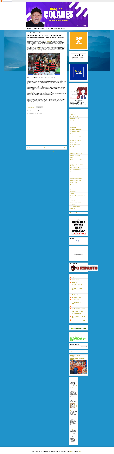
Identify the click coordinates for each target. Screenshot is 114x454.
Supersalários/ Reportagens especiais (78, 197)
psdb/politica (73, 191)
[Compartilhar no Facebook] (40, 107)
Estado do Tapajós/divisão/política (77, 159)
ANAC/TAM (72, 114)
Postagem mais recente (32, 147)
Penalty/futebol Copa (74, 176)
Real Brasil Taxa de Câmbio (78, 328)
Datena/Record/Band (74, 138)
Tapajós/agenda (73, 199)
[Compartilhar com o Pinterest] (42, 107)
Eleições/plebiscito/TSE (75, 151)
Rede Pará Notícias (76, 292)
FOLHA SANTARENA (76, 313)
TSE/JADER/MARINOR (75, 206)
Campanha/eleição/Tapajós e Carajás (78, 135)
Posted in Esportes (74, 184)
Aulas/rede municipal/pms (75, 122)
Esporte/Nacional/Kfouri (75, 155)
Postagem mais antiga (61, 147)
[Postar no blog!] (38, 107)
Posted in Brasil (73, 182)
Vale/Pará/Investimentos (75, 208)
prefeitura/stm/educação (75, 189)
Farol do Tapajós (75, 279)
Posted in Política (74, 187)
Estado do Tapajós (74, 157)
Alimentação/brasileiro (75, 112)
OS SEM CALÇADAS (72, 429)
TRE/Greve (72, 204)
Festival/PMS (73, 161)
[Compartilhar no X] (39, 107)
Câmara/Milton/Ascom (75, 131)
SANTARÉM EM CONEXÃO (77, 311)
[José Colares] (78, 241)
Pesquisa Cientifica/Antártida (76, 178)
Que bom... (72, 193)
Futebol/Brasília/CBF (74, 167)
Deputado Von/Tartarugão (75, 140)
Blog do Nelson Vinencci (77, 277)
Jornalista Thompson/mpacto (76, 171)
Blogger (80, 451)
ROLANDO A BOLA (76, 299)
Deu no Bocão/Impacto (75, 144)
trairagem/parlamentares (75, 202)
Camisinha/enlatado (74, 133)
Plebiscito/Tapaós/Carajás (75, 180)
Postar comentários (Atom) (48, 151)
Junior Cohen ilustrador (77, 306)
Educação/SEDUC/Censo (75, 148)
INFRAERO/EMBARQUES (75, 169)
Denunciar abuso (74, 212)
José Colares (78, 240)
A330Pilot (71, 451)
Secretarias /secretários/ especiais (77, 195)
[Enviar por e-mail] (37, 107)
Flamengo (49, 41)
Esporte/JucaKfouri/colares (76, 153)
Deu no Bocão (73, 142)
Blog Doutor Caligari (76, 294)
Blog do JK (74, 282)
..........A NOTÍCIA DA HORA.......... (76, 303)
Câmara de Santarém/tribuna (76, 129)
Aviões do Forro (73, 125)
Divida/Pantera (73, 146)
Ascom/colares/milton (74, 118)
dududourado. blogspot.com (78, 308)
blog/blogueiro (73, 127)
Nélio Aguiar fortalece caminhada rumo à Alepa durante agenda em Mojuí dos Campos (77, 357)
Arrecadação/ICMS (74, 116)
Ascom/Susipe (73, 120)
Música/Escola (73, 173)
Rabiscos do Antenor (76, 297)
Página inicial (47, 147)
